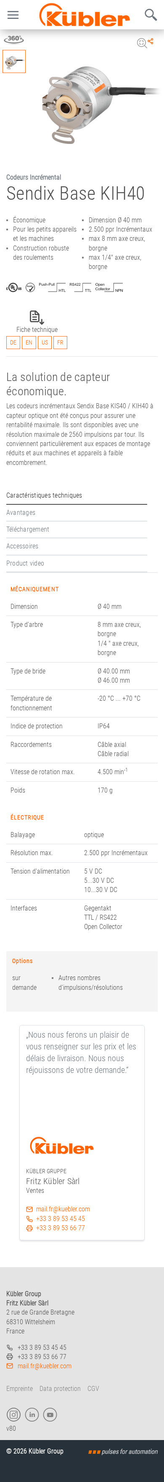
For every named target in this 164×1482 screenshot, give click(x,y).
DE (13, 342)
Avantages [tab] (20, 513)
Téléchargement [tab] (27, 529)
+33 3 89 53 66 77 (60, 1228)
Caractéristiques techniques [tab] (44, 495)
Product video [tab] (25, 563)
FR (60, 342)
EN (29, 342)
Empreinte (19, 1389)
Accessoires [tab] (22, 546)
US (45, 342)
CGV (93, 1389)
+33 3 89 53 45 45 (60, 1219)
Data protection (60, 1389)
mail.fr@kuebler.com (63, 1209)
